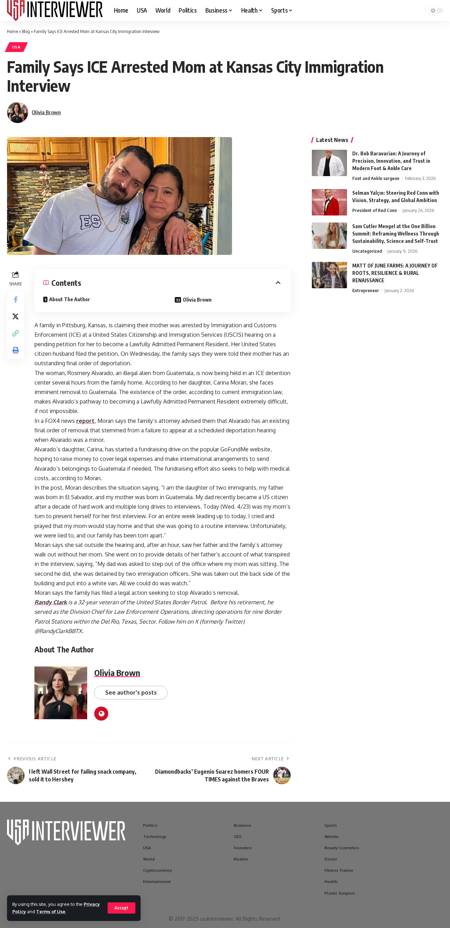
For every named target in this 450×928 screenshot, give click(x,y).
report (85, 420)
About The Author (69, 299)
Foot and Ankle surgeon (375, 178)
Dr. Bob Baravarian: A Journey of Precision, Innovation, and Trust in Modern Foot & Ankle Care (391, 160)
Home (12, 31)
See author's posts (131, 692)
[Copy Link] (15, 333)
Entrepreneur (365, 290)
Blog (26, 31)
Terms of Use (50, 911)
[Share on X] (15, 316)
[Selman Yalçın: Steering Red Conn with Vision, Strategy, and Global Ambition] (329, 202)
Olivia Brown (46, 112)
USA (16, 47)
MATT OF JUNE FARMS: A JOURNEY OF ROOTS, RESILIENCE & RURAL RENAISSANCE (395, 273)
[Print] (15, 350)
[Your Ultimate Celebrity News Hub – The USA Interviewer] (55, 10)
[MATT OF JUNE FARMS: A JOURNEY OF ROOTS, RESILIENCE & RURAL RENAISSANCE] (329, 275)
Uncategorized (367, 251)
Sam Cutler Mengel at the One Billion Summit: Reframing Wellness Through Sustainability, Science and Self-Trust (395, 233)
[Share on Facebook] (15, 299)
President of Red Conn (374, 210)
